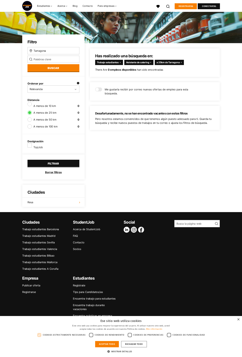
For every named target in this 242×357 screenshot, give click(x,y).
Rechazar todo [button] (134, 344)
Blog (75, 5)
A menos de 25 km (44, 112)
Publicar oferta (31, 285)
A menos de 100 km (45, 126)
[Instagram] (134, 230)
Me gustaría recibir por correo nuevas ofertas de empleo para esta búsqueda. (146, 91)
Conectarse (209, 6)
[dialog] (121, 336)
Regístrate (79, 285)
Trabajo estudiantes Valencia (39, 249)
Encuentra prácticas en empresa (92, 315)
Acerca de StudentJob (86, 229)
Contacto (87, 5)
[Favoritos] (158, 6)
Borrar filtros (53, 172)
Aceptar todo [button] (107, 344)
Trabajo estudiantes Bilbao (38, 255)
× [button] (238, 319)
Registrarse (186, 6)
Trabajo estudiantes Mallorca (39, 262)
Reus (30, 202)
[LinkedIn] (127, 230)
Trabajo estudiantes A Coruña (40, 268)
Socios (77, 249)
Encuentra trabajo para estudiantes (94, 298)
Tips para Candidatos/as (88, 292)
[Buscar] (168, 6)
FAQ (75, 235)
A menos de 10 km (44, 106)
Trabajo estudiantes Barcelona (40, 229)
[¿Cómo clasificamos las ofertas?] (78, 83)
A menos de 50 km (44, 119)
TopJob (38, 147)
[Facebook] (141, 230)
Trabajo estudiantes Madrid (38, 235)
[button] (121, 351)
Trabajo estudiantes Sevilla (38, 242)
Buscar (53, 68)
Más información (154, 329)
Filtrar (53, 163)
